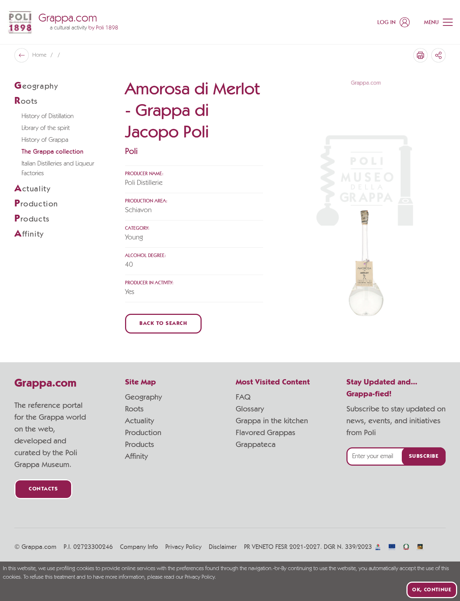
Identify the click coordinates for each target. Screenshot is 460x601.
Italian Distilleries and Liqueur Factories (58, 168)
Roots (134, 409)
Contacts (43, 489)
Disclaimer (223, 547)
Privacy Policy (183, 547)
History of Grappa (45, 140)
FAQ (243, 397)
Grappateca (256, 444)
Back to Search (163, 323)
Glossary (250, 409)
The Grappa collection (52, 152)
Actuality (139, 421)
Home (40, 55)
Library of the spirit (46, 128)
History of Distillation (48, 116)
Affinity (136, 456)
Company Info (139, 547)
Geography (143, 397)
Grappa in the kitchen (272, 421)
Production (143, 433)
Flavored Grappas (265, 433)
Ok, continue (431, 589)
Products (139, 444)
